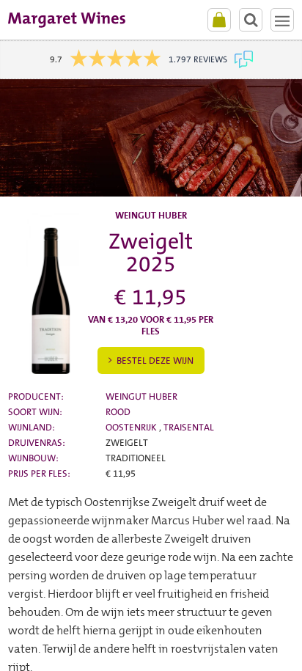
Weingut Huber (141, 396)
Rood (118, 412)
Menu (282, 20)
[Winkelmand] (219, 20)
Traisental (188, 427)
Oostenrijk (132, 427)
